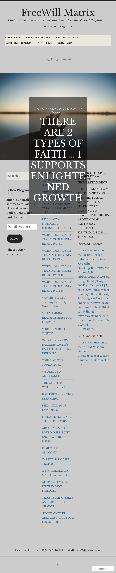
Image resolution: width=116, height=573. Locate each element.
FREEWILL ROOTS (38, 37)
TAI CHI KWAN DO (68, 37)
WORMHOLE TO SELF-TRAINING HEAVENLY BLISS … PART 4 (57, 255)
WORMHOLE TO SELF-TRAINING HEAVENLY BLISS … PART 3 (57, 271)
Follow (14, 238)
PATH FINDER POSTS (18, 43)
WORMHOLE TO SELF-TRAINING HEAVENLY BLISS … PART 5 (57, 239)
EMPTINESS (12, 37)
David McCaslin (68, 109)
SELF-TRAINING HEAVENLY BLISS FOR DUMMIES (56, 318)
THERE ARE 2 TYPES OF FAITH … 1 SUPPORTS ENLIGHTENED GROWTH (58, 160)
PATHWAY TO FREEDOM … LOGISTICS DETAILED (57, 224)
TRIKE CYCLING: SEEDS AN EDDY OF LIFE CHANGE (58, 502)
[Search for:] (22, 176)
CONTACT (65, 43)
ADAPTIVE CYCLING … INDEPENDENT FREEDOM (57, 486)
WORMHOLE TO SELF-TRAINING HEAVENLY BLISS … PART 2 (57, 286)
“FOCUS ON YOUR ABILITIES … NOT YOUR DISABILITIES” (57, 518)
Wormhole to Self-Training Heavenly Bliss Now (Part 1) (58, 302)
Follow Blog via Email (17, 191)
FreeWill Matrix (58, 12)
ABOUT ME (45, 43)
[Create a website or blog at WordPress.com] (58, 564)
